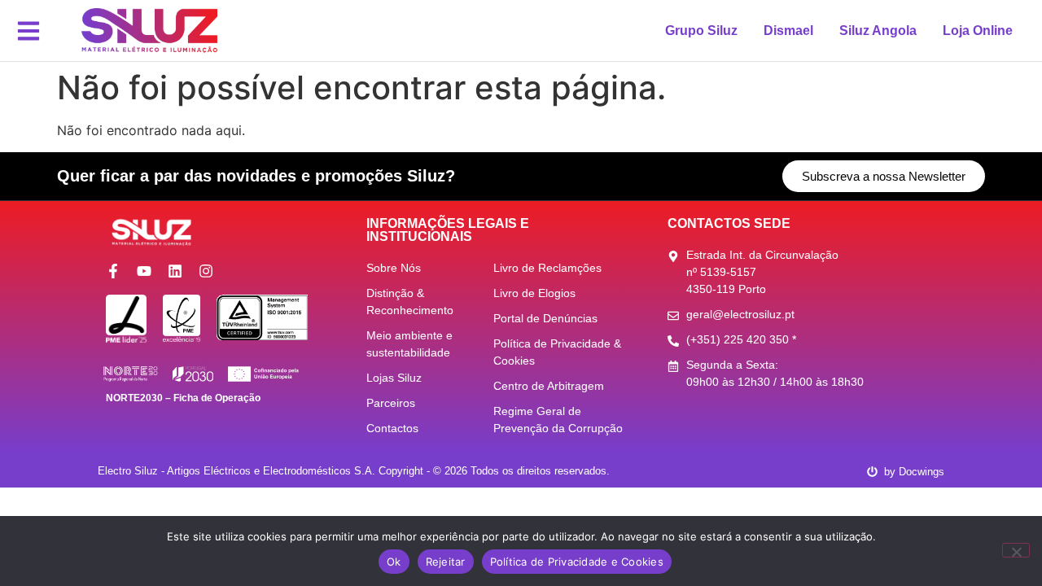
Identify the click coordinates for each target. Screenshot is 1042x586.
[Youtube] (144, 271)
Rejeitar (446, 561)
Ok (394, 561)
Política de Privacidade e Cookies (576, 561)
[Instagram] (206, 271)
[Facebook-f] (113, 271)
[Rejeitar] (1016, 550)
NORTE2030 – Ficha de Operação (183, 398)
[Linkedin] (175, 271)
